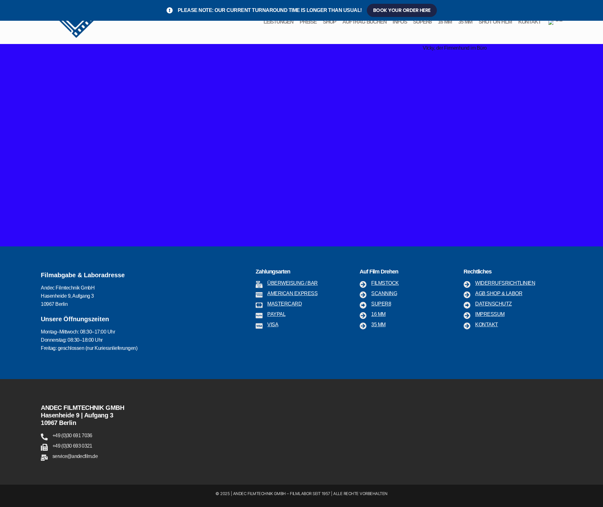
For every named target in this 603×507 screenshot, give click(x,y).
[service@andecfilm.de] (44, 457)
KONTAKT (529, 22)
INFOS (400, 22)
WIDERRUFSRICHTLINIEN (505, 283)
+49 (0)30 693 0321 (72, 446)
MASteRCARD (284, 303)
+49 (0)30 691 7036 (72, 435)
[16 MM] (363, 315)
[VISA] (259, 325)
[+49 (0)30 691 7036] (44, 436)
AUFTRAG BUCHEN (364, 22)
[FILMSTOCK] (363, 284)
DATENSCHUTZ (493, 303)
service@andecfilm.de (75, 456)
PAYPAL (276, 314)
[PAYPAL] (259, 315)
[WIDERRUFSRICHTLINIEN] (467, 284)
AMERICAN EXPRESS (292, 293)
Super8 (381, 303)
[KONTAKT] (467, 325)
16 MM (445, 22)
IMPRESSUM (490, 314)
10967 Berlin (58, 422)
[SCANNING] (363, 294)
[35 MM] (363, 325)
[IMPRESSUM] (467, 315)
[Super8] (363, 305)
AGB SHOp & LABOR (498, 293)
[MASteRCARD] (259, 305)
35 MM (465, 22)
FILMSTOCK (385, 283)
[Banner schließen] (597, 10)
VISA (272, 324)
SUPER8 (422, 22)
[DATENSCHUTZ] (467, 305)
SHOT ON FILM (495, 22)
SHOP (329, 22)
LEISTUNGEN (278, 22)
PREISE (308, 22)
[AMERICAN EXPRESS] (259, 294)
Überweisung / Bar (292, 283)
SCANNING (384, 293)
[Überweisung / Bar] (259, 284)
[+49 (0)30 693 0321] (44, 447)
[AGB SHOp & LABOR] (467, 294)
